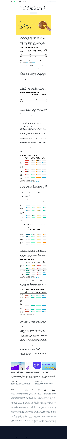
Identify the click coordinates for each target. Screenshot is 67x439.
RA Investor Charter (41, 390)
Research (19, 1)
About (26, 389)
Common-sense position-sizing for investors (32, 349)
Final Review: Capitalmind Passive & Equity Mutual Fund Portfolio (33, 372)
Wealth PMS (24, 1)
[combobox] (51, 1)
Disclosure (33, 390)
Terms (39, 389)
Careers (33, 389)
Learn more (19, 384)
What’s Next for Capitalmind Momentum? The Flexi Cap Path (17, 372)
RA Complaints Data (47, 390)
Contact (52, 389)
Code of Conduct (27, 390)
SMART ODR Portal (53, 390)
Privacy (45, 389)
